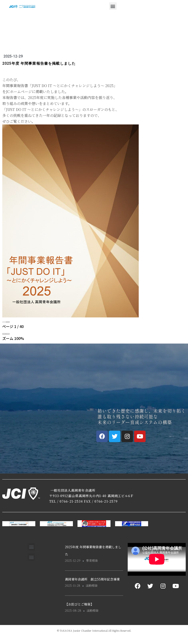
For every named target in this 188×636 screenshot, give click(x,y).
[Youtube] (140, 436)
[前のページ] (4, 322)
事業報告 (92, 560)
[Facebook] (102, 436)
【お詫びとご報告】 (79, 604)
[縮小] (4, 334)
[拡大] (8, 334)
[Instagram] (127, 436)
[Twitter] (114, 436)
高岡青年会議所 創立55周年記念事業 (92, 579)
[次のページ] (8, 322)
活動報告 (92, 585)
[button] (113, 6)
